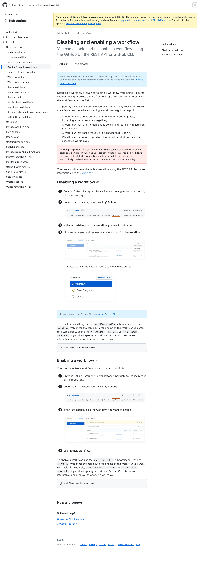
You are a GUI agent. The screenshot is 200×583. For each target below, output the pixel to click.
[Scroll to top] (193, 576)
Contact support (68, 523)
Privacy (93, 544)
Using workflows (84, 33)
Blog (138, 544)
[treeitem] (26, 31)
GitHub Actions (16, 21)
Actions (86, 173)
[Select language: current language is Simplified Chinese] (195, 4)
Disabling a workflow (76, 182)
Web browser (81, 64)
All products (13, 14)
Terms (83, 544)
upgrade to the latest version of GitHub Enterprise (145, 20)
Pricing (111, 544)
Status (102, 544)
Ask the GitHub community (74, 519)
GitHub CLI (64, 64)
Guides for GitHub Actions (19, 186)
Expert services (126, 544)
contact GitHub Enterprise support (83, 23)
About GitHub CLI (107, 314)
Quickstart (11, 32)
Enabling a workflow (75, 360)
